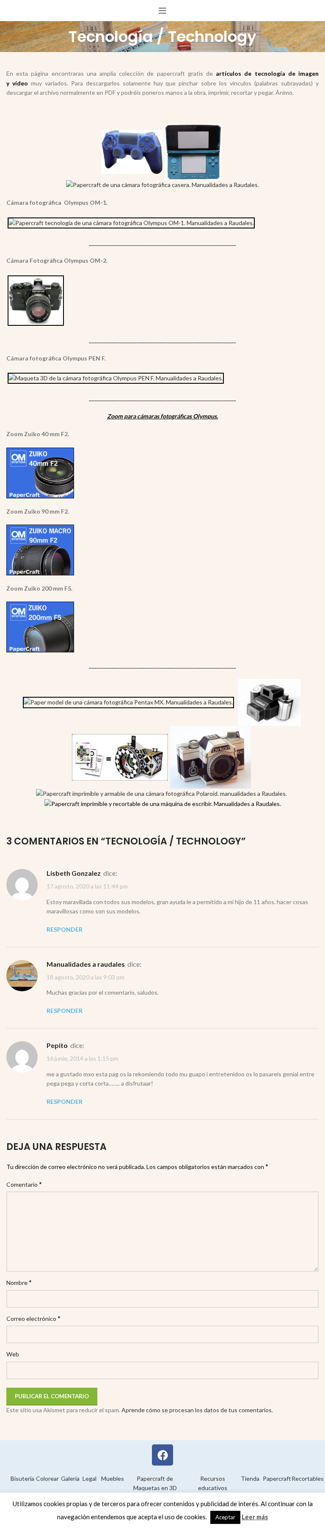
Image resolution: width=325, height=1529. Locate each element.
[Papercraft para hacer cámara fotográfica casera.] (162, 184)
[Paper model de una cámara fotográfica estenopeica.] (120, 756)
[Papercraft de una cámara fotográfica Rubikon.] (269, 701)
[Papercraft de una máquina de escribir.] (162, 803)
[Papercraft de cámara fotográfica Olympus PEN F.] (115, 377)
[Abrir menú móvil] (162, 10)
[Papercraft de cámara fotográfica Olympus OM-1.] (131, 222)
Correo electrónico (33, 1318)
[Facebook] (162, 1455)
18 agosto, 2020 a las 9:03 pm (85, 977)
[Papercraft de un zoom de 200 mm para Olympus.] (40, 626)
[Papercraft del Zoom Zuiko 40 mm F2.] (40, 472)
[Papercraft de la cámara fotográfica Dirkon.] (210, 756)
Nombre (19, 1282)
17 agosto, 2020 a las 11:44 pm (87, 886)
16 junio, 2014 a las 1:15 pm (82, 1058)
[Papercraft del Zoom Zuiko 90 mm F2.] (40, 549)
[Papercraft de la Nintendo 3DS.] (193, 150)
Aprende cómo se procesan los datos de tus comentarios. (197, 1410)
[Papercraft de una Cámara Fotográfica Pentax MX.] (128, 701)
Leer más (255, 1517)
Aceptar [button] (225, 1517)
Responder (65, 929)
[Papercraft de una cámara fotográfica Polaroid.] (161, 793)
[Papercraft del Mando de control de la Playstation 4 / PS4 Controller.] (131, 150)
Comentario (24, 1184)
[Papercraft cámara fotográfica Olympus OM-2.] (35, 299)
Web (12, 1354)
